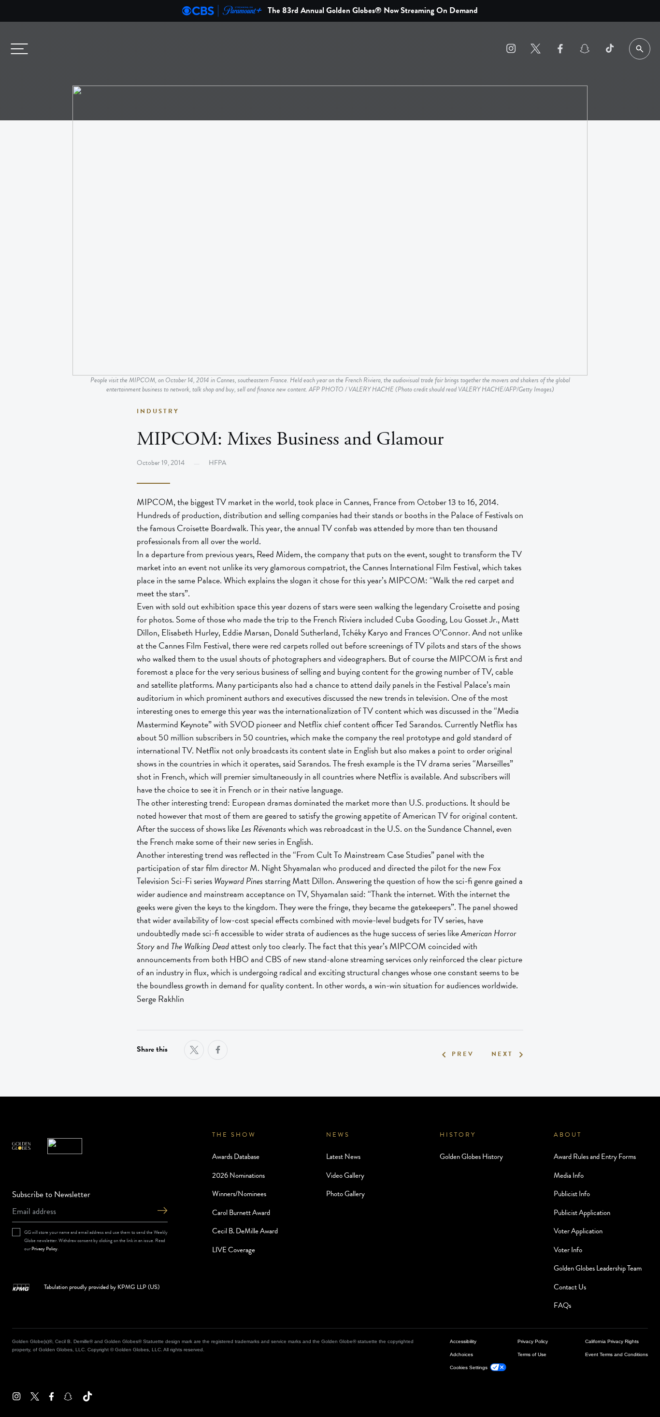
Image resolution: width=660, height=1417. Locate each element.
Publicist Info (572, 1193)
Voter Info (568, 1249)
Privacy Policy (44, 1248)
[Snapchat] (585, 48)
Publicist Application (582, 1212)
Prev (463, 1054)
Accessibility (463, 1341)
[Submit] (162, 1211)
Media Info (569, 1175)
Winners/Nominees (239, 1193)
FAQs (562, 1305)
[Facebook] (560, 48)
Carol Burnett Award (241, 1212)
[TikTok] (609, 48)
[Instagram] (511, 48)
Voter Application (578, 1231)
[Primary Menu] (19, 48)
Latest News (343, 1156)
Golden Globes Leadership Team (598, 1268)
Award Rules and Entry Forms (595, 1156)
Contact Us (570, 1287)
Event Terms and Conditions (616, 1354)
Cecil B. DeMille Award (245, 1231)
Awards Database (235, 1156)
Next (502, 1054)
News (338, 1135)
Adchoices (461, 1354)
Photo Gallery (345, 1193)
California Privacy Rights (612, 1341)
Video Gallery (345, 1175)
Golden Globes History (471, 1156)
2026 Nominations (238, 1175)
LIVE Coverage (233, 1249)
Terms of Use (531, 1354)
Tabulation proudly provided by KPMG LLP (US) (101, 1287)
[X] (536, 48)
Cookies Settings (469, 1367)
